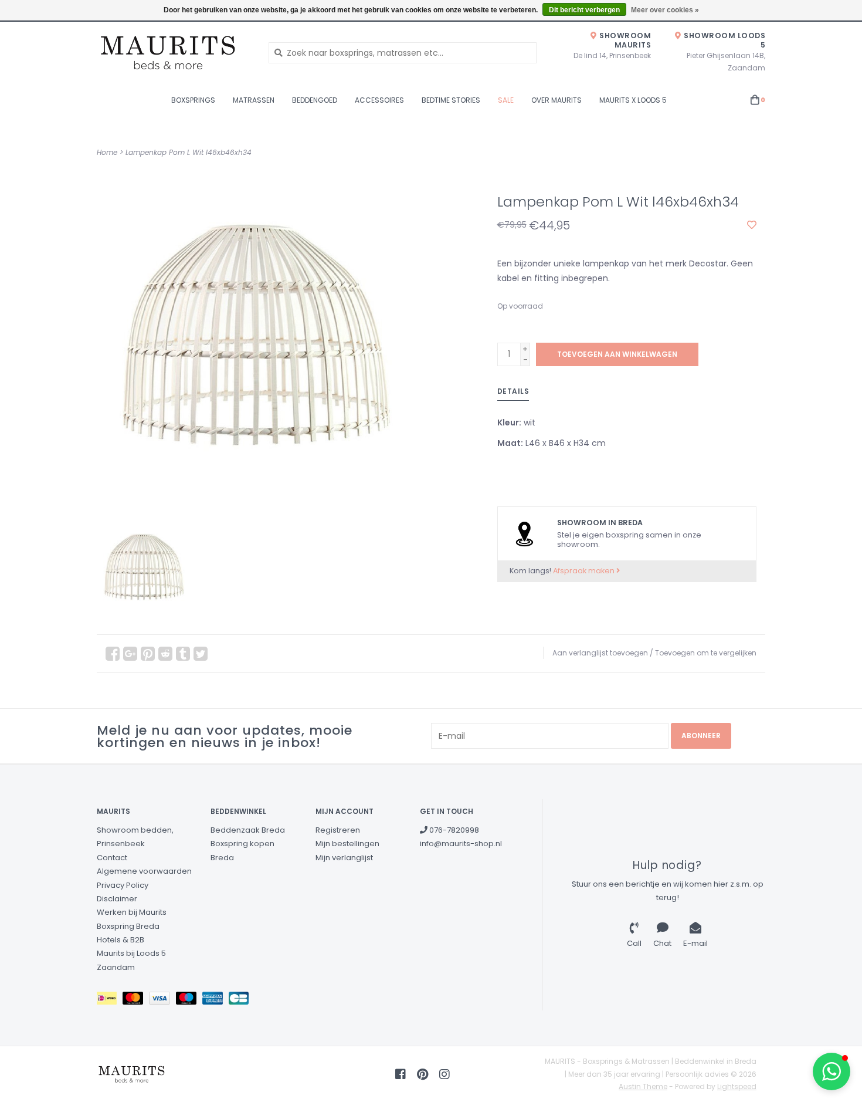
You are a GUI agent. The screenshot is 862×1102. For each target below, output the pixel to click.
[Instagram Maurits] (444, 1074)
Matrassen (253, 100)
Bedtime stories (451, 100)
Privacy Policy (122, 885)
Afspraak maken (584, 571)
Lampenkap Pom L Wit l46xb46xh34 (188, 152)
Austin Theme (643, 1086)
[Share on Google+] (130, 654)
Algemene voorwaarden (144, 871)
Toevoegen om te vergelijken (705, 653)
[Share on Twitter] (201, 654)
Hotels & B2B (120, 939)
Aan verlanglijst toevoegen (600, 653)
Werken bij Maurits (132, 912)
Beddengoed (314, 100)
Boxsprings (193, 100)
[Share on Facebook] (113, 654)
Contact (112, 857)
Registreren (337, 830)
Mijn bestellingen (347, 843)
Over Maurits (556, 100)
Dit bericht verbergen (584, 10)
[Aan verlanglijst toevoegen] (751, 225)
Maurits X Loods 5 (633, 100)
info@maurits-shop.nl (461, 843)
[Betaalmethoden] (110, 1000)
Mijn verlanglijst (344, 857)
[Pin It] (148, 654)
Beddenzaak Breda (248, 830)
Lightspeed (736, 1086)
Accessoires (379, 100)
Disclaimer (117, 898)
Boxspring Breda (128, 926)
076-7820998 (453, 830)
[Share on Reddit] (165, 654)
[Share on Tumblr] (183, 654)
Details (513, 391)
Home (107, 152)
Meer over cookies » (665, 10)
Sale (506, 100)
